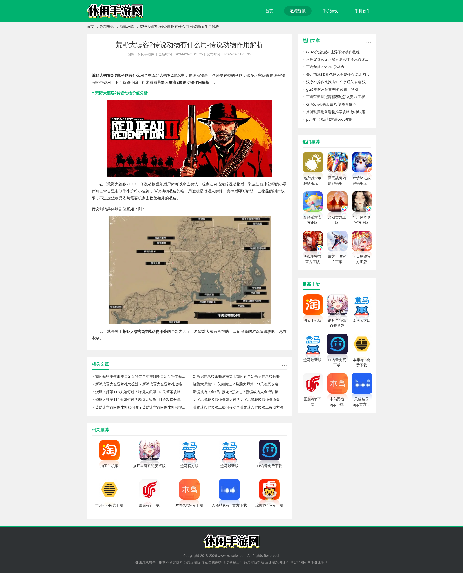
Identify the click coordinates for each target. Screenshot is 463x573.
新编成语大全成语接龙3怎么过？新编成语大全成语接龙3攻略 (240, 391)
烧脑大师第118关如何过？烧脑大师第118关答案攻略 (138, 391)
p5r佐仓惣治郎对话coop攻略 (329, 119)
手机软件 (362, 11)
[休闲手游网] (115, 11)
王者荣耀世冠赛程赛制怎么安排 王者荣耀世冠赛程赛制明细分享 (338, 96)
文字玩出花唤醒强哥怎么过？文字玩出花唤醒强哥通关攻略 (240, 399)
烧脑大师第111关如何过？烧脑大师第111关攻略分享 (138, 399)
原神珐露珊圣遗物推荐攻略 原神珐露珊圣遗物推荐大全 (338, 111)
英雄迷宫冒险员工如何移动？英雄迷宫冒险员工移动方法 (238, 407)
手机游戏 (330, 11)
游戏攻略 (127, 26)
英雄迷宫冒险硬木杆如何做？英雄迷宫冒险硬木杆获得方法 (142, 407)
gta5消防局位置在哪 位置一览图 (332, 89)
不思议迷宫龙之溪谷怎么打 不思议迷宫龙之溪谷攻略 (338, 59)
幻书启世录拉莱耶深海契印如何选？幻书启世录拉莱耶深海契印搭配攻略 (240, 376)
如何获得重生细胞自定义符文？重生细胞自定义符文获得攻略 (142, 376)
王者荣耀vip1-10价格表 (325, 66)
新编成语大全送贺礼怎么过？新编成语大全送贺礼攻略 (138, 384)
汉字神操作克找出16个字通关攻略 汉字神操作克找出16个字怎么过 (338, 81)
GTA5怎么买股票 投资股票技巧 (331, 104)
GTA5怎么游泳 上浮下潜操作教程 (333, 51)
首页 (269, 11)
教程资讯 (298, 11)
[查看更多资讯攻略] (284, 365)
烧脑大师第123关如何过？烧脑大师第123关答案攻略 (235, 384)
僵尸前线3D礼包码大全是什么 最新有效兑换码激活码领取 (338, 74)
